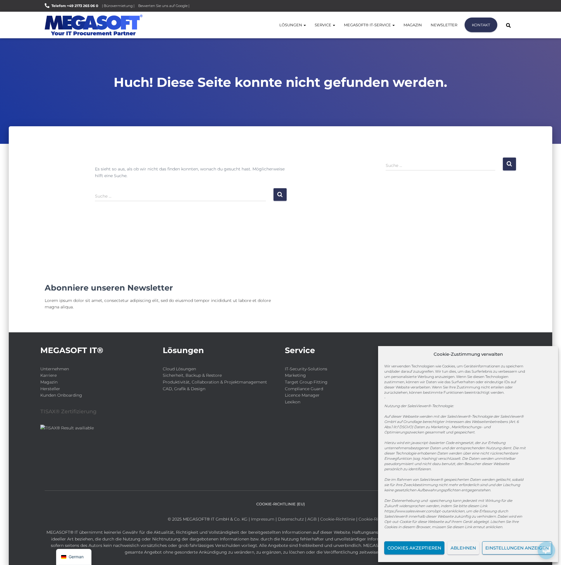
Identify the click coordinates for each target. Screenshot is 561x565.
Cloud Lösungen (179, 369)
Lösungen (291, 25)
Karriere (48, 375)
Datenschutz (291, 519)
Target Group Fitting (306, 382)
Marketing (295, 375)
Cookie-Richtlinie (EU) (280, 504)
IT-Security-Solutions (306, 369)
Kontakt (481, 25)
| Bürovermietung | (118, 6)
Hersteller (50, 388)
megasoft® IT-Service (368, 25)
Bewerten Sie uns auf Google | (163, 6)
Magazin (413, 25)
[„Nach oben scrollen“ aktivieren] (11, 553)
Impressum (262, 519)
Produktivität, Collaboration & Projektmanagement (215, 382)
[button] (304, 25)
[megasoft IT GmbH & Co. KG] (93, 25)
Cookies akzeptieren (414, 548)
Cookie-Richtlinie (338, 519)
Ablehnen (463, 548)
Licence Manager (302, 395)
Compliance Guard (304, 388)
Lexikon (292, 402)
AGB (312, 519)
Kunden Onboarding (61, 395)
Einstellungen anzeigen (517, 548)
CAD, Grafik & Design (184, 388)
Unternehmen (54, 369)
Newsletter (444, 25)
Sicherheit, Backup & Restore (192, 375)
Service (323, 25)
